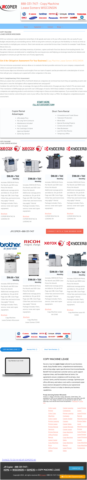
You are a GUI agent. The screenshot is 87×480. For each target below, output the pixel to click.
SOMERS (31, 469)
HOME (6, 469)
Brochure (4, 214)
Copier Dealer (67, 419)
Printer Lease (52, 424)
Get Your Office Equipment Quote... (73, 476)
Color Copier (52, 419)
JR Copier (43, 475)
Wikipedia (75, 401)
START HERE (43, 102)
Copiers (65, 421)
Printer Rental (53, 432)
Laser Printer (81, 434)
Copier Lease (67, 429)
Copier (79, 440)
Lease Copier (52, 440)
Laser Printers (82, 437)
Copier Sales (67, 424)
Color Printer (81, 432)
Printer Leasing (53, 421)
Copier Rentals (68, 427)
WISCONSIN (18, 469)
